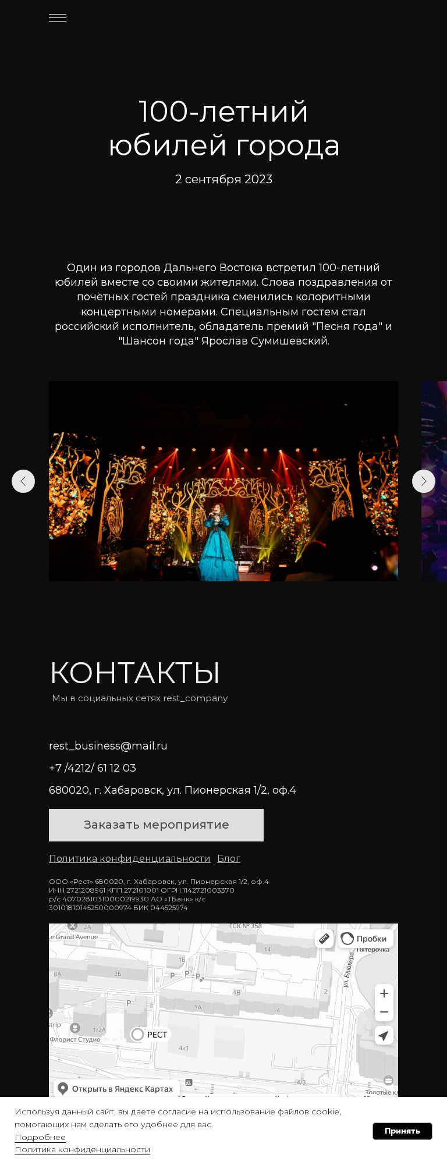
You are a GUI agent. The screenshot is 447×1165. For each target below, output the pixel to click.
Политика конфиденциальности (82, 1149)
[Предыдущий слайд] (23, 481)
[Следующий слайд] (423, 481)
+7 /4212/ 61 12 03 (92, 768)
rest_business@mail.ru (108, 746)
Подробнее (40, 1137)
